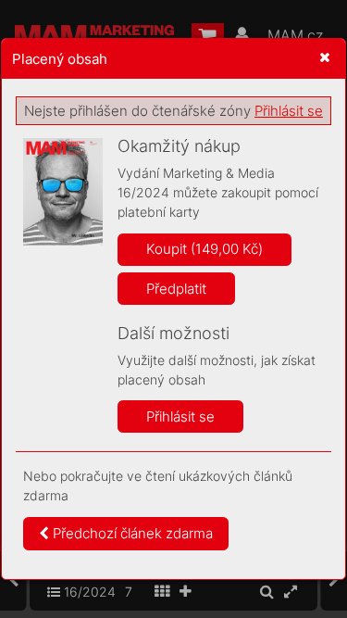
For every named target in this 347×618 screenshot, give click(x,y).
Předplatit (176, 288)
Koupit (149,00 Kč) (204, 249)
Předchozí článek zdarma (131, 533)
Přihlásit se (288, 111)
